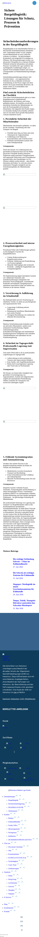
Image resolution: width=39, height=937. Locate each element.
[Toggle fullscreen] (5, 934)
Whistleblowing (30, 699)
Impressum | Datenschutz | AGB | (13, 699)
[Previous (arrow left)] (1, 936)
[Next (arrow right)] (3, 936)
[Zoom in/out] (7, 934)
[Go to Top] (1, 787)
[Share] (3, 934)
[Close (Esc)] (1, 934)
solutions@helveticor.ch (14, 640)
